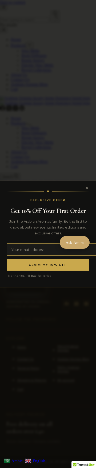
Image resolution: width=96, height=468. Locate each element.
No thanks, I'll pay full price (29, 275)
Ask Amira (75, 242)
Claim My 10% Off (48, 265)
